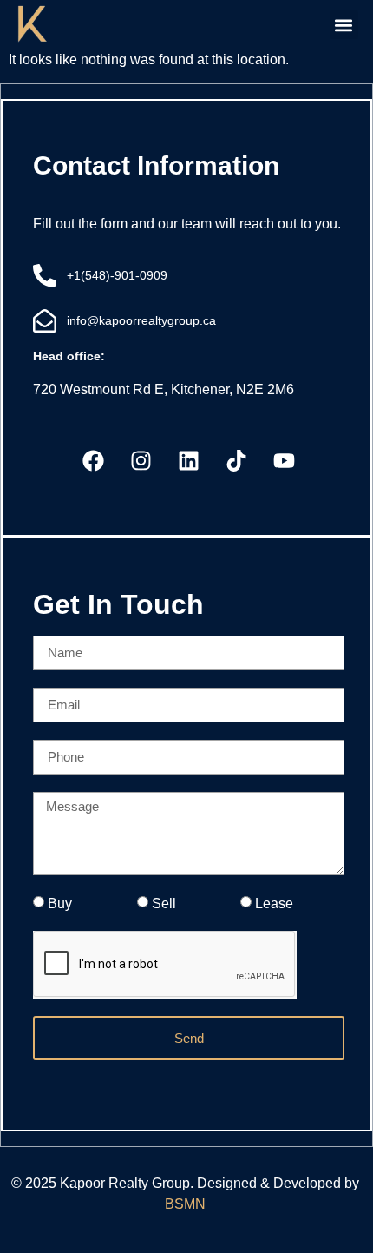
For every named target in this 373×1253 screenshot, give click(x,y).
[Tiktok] (236, 461)
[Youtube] (284, 461)
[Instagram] (141, 461)
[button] (344, 24)
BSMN (187, 1204)
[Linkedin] (189, 461)
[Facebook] (93, 461)
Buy (60, 902)
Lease (274, 902)
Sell (164, 902)
